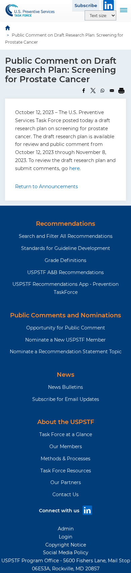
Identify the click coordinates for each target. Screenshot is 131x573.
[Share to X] (93, 90)
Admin (66, 529)
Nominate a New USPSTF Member (65, 340)
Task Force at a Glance (65, 434)
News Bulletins (65, 387)
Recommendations (65, 223)
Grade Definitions (65, 260)
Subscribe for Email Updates (65, 399)
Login (65, 537)
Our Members (65, 447)
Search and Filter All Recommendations (66, 236)
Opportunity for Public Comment (65, 328)
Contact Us (65, 494)
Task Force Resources (65, 471)
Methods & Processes (65, 459)
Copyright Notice (65, 545)
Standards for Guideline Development (65, 248)
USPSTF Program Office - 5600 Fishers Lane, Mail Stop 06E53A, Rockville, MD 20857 (65, 565)
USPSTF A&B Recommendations (65, 272)
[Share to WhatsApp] (102, 90)
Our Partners (65, 482)
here (74, 168)
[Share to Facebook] (83, 90)
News (65, 374)
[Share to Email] (111, 90)
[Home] (30, 10)
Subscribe (86, 5)
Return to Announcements (46, 187)
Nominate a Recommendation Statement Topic (66, 352)
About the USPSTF (65, 422)
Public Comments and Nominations (65, 315)
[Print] (121, 90)
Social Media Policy (65, 553)
